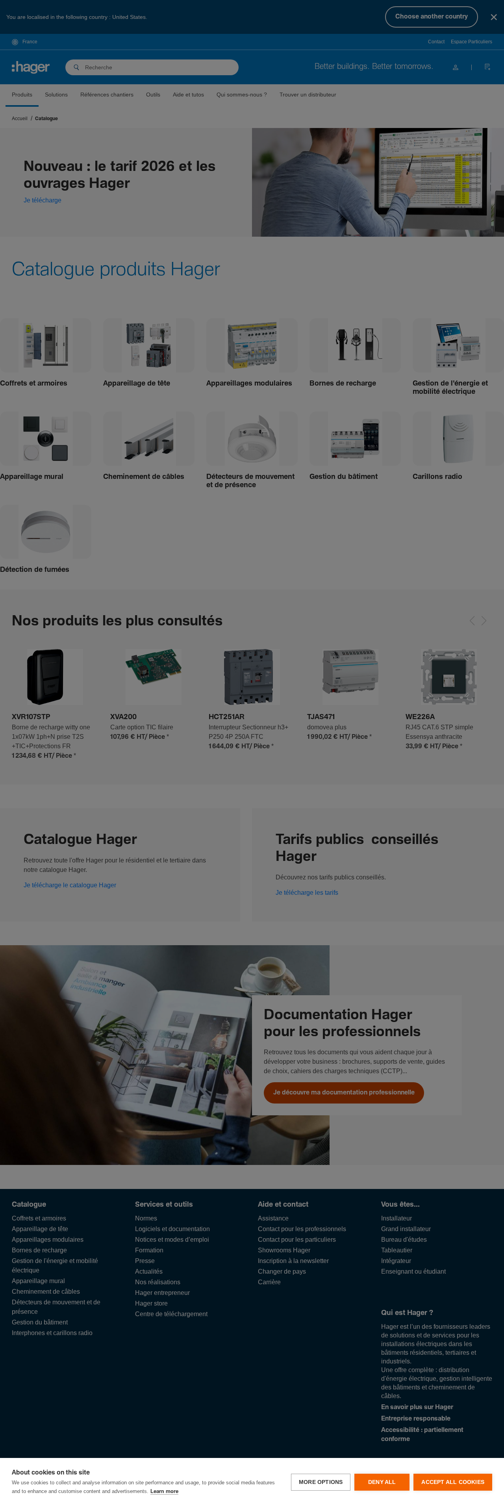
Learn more (164, 1491)
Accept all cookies (452, 1482)
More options (321, 1482)
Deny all (382, 1482)
